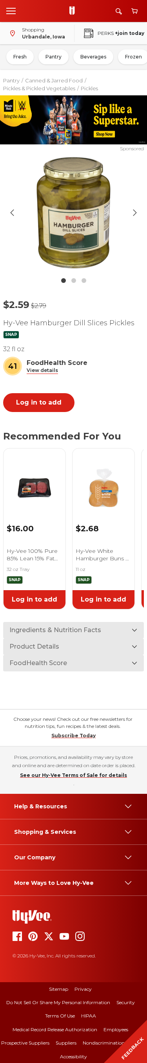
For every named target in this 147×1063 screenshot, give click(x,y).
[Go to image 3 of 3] (84, 280)
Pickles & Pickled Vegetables (39, 88)
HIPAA (88, 1016)
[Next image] (135, 212)
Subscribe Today (73, 735)
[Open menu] (11, 10)
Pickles (89, 88)
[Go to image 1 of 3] (63, 280)
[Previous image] (12, 212)
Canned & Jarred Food (54, 80)
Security (125, 1002)
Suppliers (66, 1043)
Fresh (20, 57)
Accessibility (73, 1056)
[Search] (119, 11)
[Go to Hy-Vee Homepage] (74, 11)
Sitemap (58, 989)
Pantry (53, 57)
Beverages (93, 57)
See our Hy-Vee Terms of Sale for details (73, 775)
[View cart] (134, 11)
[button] (42, 371)
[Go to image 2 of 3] (74, 280)
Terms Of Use (60, 1016)
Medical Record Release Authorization (55, 1029)
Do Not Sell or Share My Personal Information (58, 1002)
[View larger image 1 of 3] (74, 213)
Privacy (83, 989)
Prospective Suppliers (25, 1043)
